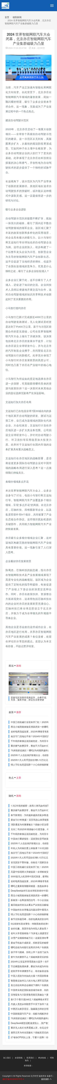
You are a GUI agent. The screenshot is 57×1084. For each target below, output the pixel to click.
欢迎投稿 (18, 1057)
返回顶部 (45, 1079)
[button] (28, 692)
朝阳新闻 (17, 17)
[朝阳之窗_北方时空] (13, 5)
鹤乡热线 (42, 1057)
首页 (7, 17)
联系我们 (30, 1057)
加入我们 (7, 1057)
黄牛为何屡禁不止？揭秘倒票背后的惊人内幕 (33, 956)
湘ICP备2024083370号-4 (13, 1079)
